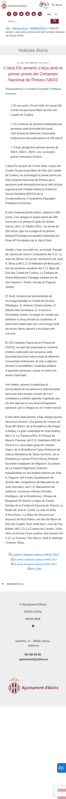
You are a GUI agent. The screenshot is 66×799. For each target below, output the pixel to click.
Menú (58, 5)
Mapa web (33, 619)
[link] (49, 14)
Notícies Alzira (20, 28)
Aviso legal (33, 611)
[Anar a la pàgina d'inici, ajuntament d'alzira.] (24, 6)
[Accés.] (33, 626)
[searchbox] (33, 21)
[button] (55, 21)
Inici (8, 28)
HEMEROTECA (38, 28)
